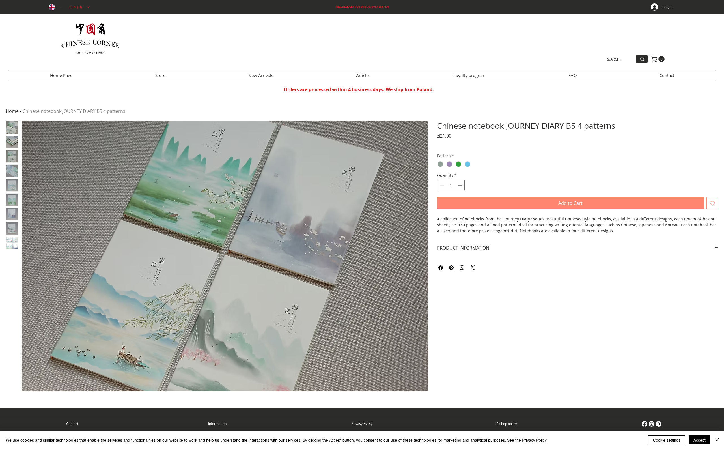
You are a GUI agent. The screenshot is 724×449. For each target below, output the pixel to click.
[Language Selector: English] (55, 7)
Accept (699, 440)
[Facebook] (644, 424)
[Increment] (460, 185)
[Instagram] (651, 424)
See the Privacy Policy (527, 440)
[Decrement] (441, 185)
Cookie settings (666, 440)
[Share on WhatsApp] (462, 267)
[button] (79, 7)
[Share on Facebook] (440, 267)
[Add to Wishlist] (712, 203)
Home (12, 111)
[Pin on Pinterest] (451, 267)
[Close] (717, 439)
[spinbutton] (451, 185)
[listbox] (79, 7)
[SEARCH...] (642, 59)
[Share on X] (472, 267)
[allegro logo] (658, 424)
